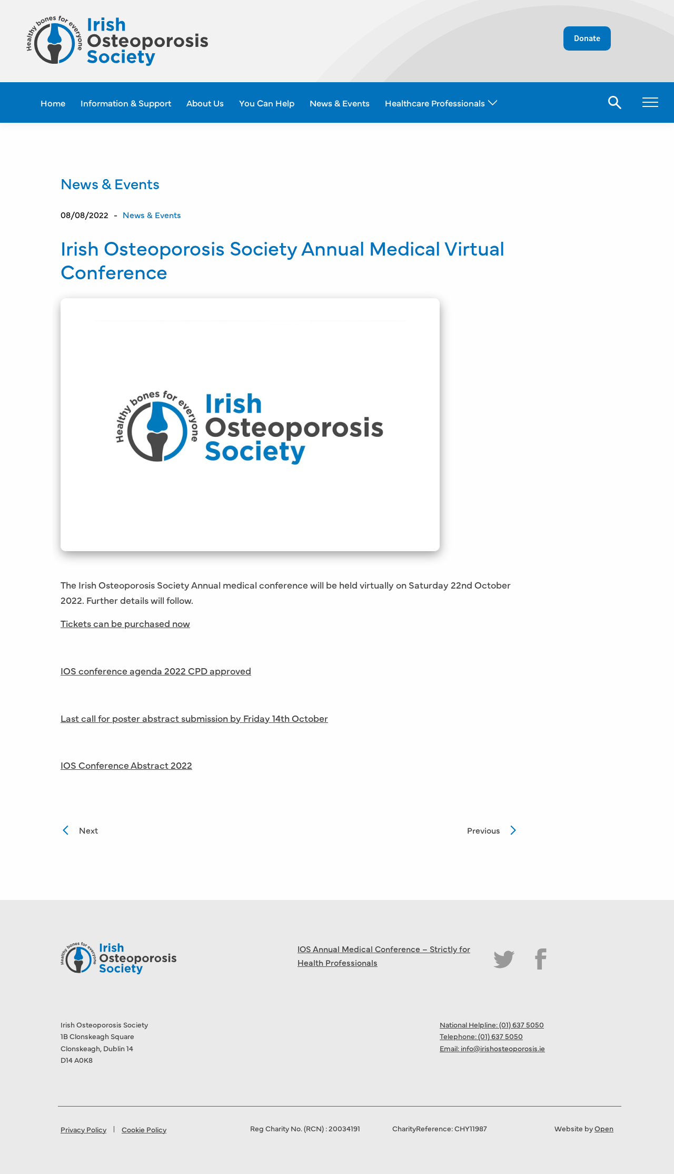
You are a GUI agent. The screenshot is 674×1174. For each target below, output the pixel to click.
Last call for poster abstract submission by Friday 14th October (194, 718)
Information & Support (126, 102)
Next (88, 830)
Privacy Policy (83, 1129)
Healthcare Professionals (435, 102)
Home (53, 102)
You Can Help (266, 102)
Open (603, 1128)
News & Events (340, 102)
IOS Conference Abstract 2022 (126, 764)
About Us (205, 102)
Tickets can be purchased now (125, 623)
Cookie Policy (144, 1129)
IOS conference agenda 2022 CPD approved (156, 670)
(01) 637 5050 (521, 1024)
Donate (587, 38)
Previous (483, 830)
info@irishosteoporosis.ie (503, 1048)
